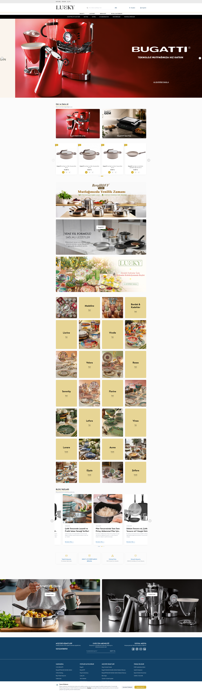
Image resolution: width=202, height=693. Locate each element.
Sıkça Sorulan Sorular (107, 667)
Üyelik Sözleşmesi (138, 670)
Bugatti (81, 667)
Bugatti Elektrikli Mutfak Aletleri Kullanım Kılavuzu (113, 670)
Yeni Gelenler (83, 678)
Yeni (66, 337)
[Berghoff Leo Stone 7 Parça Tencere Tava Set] (89, 154)
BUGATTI (82, 13)
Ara (116, 8)
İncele (66, 452)
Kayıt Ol (112, 651)
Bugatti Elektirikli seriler (78, 136)
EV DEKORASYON (104, 17)
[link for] (101, 58)
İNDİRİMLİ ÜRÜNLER (129, 17)
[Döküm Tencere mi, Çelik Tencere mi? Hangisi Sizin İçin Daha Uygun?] (131, 508)
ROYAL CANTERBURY (116, 13)
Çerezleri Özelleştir (127, 687)
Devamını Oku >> (62, 542)
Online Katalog (59, 673)
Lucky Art (82, 675)
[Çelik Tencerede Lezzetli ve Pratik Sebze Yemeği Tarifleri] (70, 508)
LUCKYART (92, 13)
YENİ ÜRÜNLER (116, 17)
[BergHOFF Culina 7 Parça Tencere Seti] (112, 154)
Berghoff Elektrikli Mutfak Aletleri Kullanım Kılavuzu (114, 673)
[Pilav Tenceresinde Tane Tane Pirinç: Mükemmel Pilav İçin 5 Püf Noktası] (101, 508)
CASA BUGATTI (59, 667)
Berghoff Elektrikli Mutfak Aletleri (64, 670)
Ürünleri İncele (50, 594)
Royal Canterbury (84, 673)
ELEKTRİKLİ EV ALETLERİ (73, 17)
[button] (2, 58)
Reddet (89, 688)
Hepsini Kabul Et (140, 687)
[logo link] (65, 8)
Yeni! (89, 310)
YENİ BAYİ (64, 1)
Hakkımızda (58, 678)
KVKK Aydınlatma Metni (139, 667)
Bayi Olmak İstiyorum (61, 675)
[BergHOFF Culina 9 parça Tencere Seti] (66, 154)
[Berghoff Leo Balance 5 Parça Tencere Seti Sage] (135, 154)
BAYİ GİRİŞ (58, 1)
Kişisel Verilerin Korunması (140, 673)
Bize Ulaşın (104, 675)
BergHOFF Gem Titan (124, 136)
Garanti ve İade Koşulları (107, 678)
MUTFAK (86, 17)
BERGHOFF (103, 13)
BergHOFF (101, 227)
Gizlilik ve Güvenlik (138, 675)
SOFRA (94, 17)
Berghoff (59, 166)
